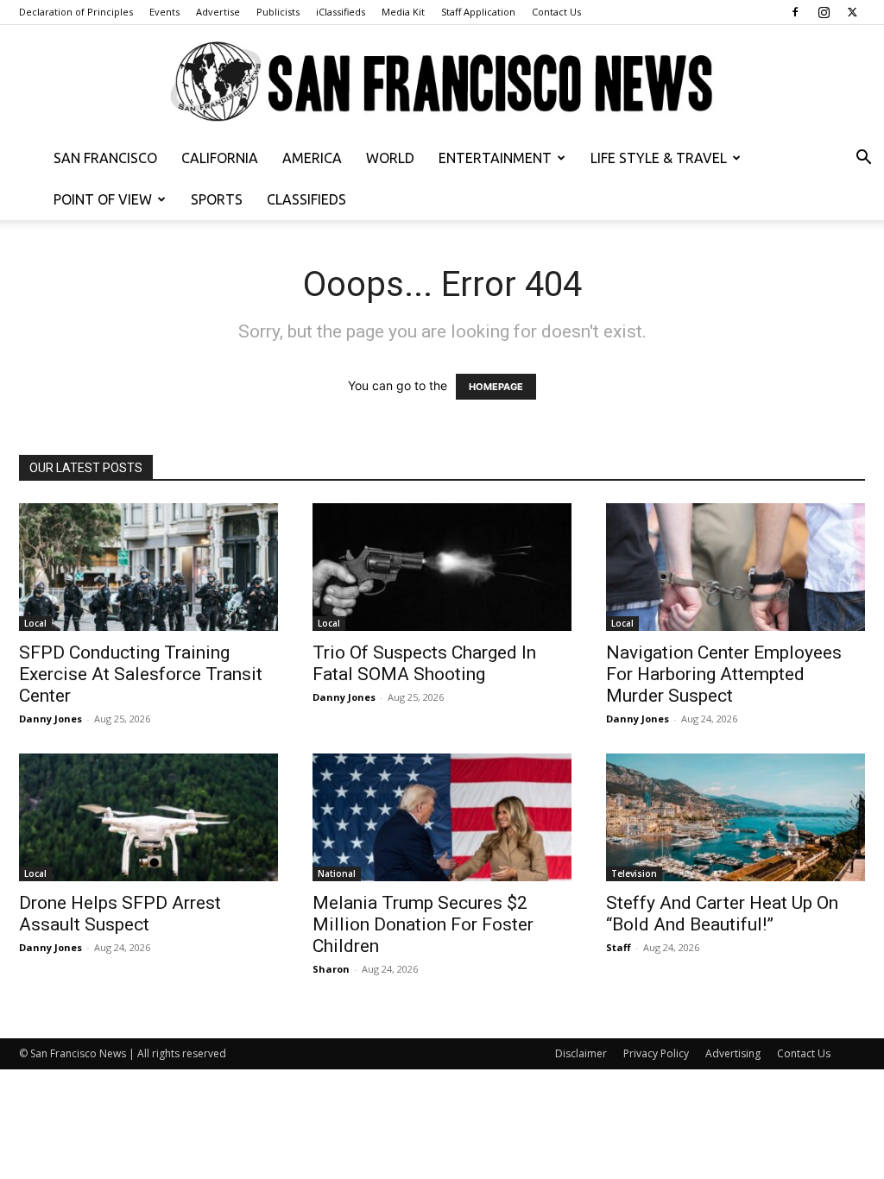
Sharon (331, 968)
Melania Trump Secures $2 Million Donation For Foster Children (423, 924)
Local (35, 623)
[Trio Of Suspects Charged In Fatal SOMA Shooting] (442, 567)
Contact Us (556, 11)
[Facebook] (795, 12)
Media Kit (403, 11)
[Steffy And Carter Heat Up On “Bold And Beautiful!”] (735, 817)
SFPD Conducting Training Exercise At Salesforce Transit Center (140, 674)
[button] (863, 159)
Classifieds (306, 199)
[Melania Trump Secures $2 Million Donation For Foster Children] (442, 817)
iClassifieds (340, 11)
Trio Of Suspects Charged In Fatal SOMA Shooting (424, 663)
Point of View (103, 199)
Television (634, 873)
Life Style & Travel (658, 158)
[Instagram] (824, 12)
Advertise (218, 11)
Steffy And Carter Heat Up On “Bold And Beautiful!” (722, 913)
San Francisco (105, 158)
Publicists (278, 11)
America (312, 158)
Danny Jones (50, 718)
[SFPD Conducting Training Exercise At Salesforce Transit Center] (148, 567)
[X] (852, 12)
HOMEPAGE (496, 387)
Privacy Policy (656, 1053)
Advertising (733, 1053)
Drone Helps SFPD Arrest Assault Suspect (120, 913)
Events (164, 11)
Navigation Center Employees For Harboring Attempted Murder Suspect (724, 674)
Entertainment (495, 158)
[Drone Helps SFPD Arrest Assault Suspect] (148, 817)
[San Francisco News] (442, 82)
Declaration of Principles (76, 11)
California (219, 158)
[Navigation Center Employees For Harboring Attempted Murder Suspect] (735, 567)
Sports (217, 199)
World (390, 158)
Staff (618, 947)
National (337, 873)
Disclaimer (581, 1053)
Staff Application (478, 11)
